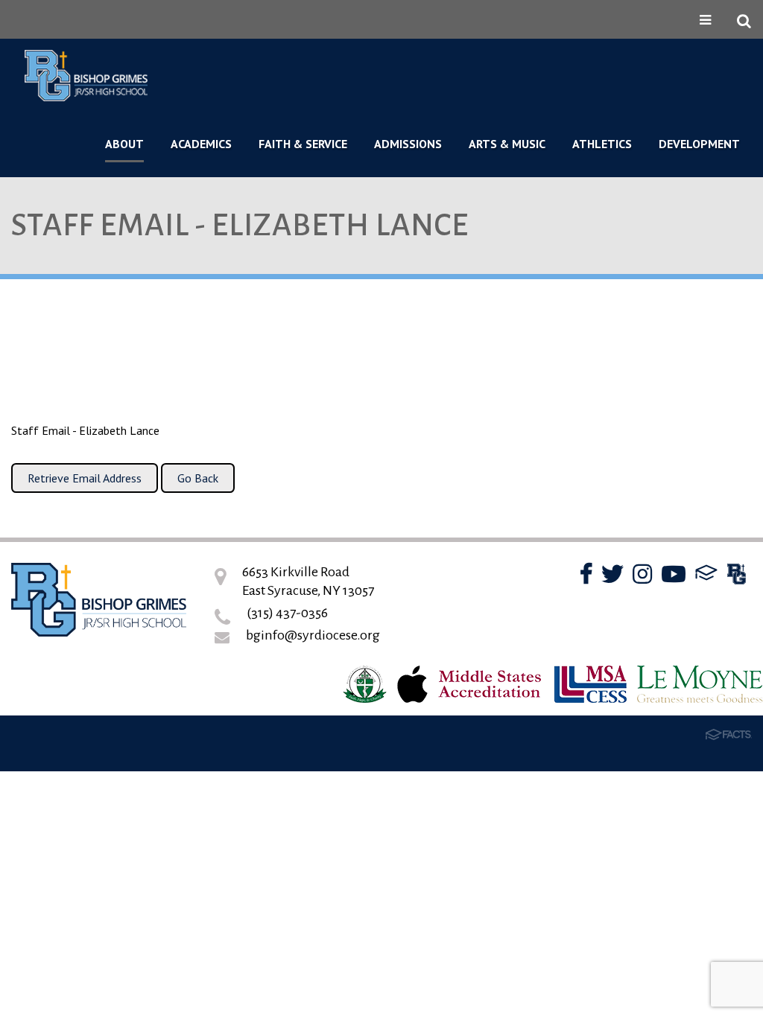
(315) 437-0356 (287, 612)
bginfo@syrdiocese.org (313, 635)
